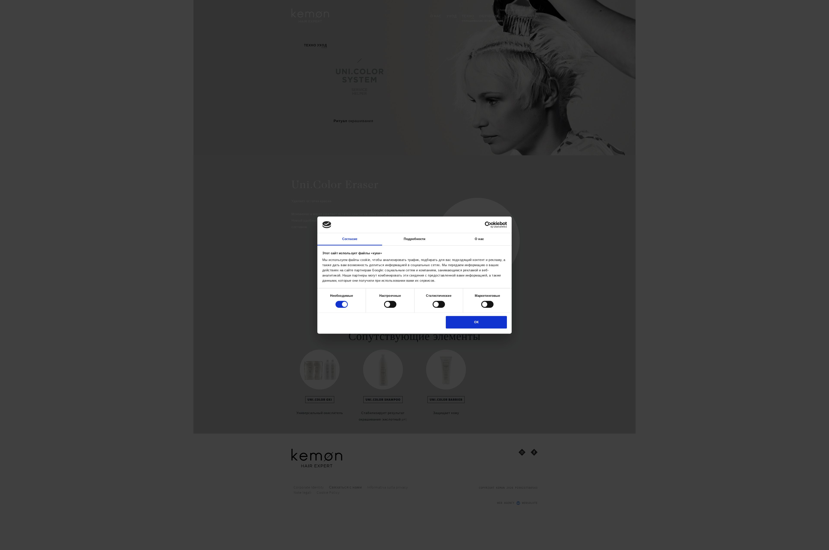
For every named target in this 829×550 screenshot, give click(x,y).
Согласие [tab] (349, 239)
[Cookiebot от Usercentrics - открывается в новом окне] (488, 224)
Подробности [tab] (414, 239)
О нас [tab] (479, 239)
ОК (476, 322)
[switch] (390, 304)
